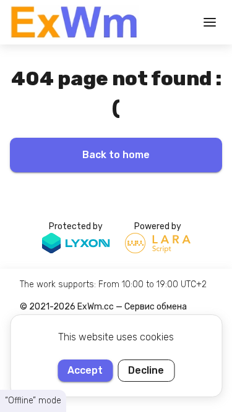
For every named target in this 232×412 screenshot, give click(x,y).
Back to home (116, 155)
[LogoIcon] (74, 22)
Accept (85, 370)
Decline (146, 370)
